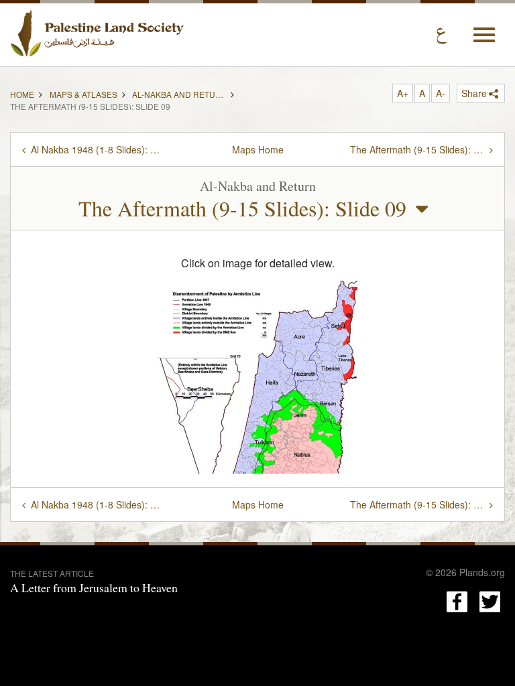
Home (22, 93)
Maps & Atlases (83, 93)
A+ (402, 93)
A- (440, 93)
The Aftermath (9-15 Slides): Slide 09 (242, 208)
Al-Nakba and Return (179, 93)
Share (474, 93)
